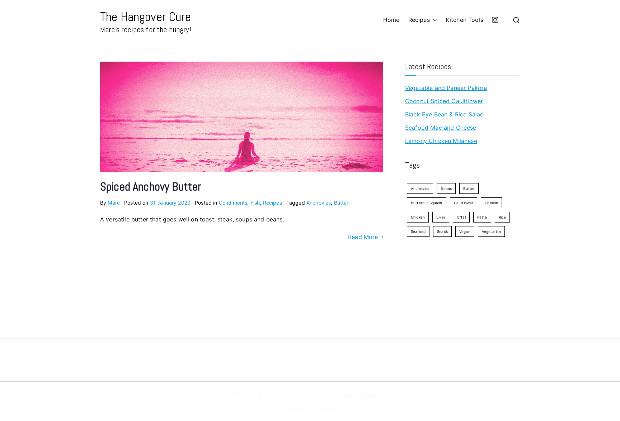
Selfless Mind (372, 395)
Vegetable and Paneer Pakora (446, 87)
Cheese (491, 203)
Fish (255, 203)
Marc (114, 203)
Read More (363, 236)
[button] (433, 20)
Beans (446, 188)
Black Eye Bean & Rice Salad (444, 114)
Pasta (482, 217)
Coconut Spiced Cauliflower (444, 101)
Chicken (418, 217)
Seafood (418, 231)
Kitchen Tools (464, 19)
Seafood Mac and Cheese (440, 127)
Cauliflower (464, 203)
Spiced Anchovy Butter (150, 186)
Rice (502, 217)
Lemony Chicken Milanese (441, 140)
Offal (461, 217)
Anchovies (318, 203)
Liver (440, 217)
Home (391, 19)
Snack (442, 231)
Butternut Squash (426, 203)
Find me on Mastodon (310, 408)
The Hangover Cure (145, 17)
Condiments (233, 203)
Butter (341, 203)
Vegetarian (491, 231)
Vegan (464, 231)
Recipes (419, 19)
